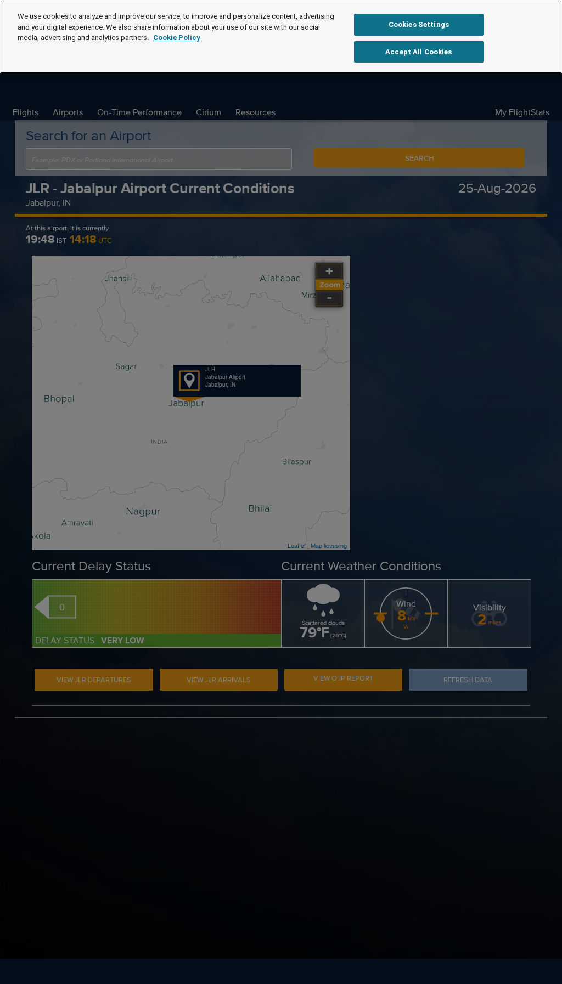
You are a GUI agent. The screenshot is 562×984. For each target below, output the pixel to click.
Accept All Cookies (418, 52)
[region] (281, 36)
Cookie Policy (176, 37)
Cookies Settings (419, 24)
